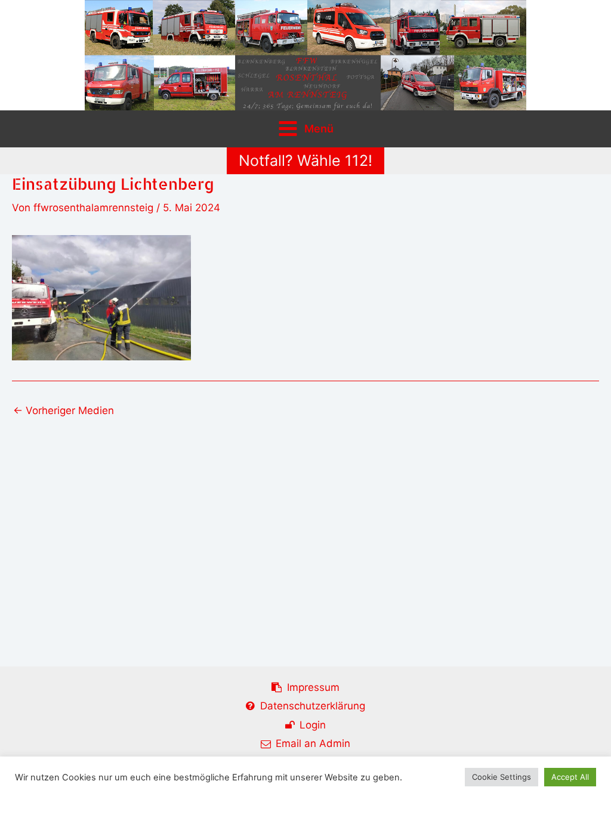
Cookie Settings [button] (501, 777)
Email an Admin (313, 743)
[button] (305, 160)
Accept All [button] (570, 777)
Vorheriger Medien (63, 411)
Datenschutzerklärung (312, 706)
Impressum (313, 687)
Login (313, 725)
